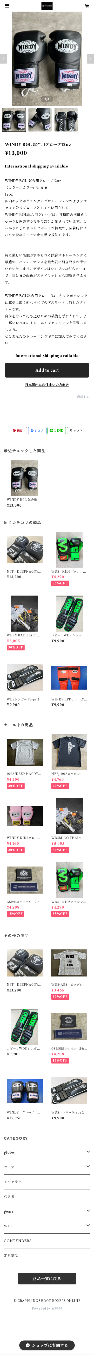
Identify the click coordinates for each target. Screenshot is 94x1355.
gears (8, 1211)
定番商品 (11, 1255)
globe (9, 1152)
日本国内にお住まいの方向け (47, 385)
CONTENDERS (18, 1241)
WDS (8, 1226)
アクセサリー (14, 1182)
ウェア (9, 1167)
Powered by (42, 1308)
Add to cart (47, 370)
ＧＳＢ (9, 1197)
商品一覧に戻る (47, 1278)
